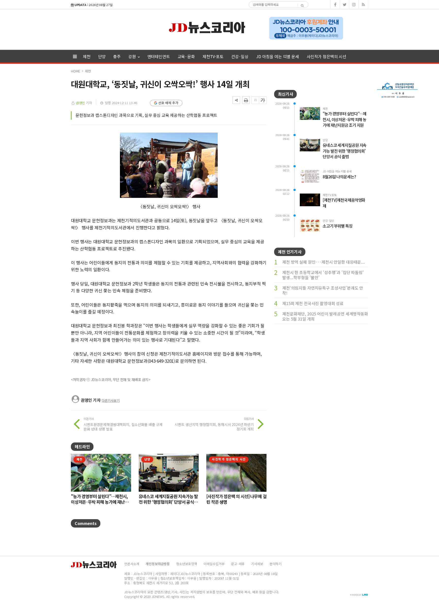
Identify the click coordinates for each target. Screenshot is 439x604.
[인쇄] (246, 100)
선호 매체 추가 (168, 102)
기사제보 (257, 563)
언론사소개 (131, 563)
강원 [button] (132, 56)
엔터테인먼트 (158, 56)
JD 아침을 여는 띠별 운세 (277, 56)
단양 (102, 56)
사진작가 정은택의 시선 (326, 56)
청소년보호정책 (186, 563)
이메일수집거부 (214, 563)
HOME (75, 71)
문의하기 (275, 563)
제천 (86, 56)
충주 (117, 56)
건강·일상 (239, 56)
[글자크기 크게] (262, 100)
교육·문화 (186, 56)
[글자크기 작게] (255, 100)
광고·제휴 (238, 563)
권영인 (80, 102)
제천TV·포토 (213, 56)
